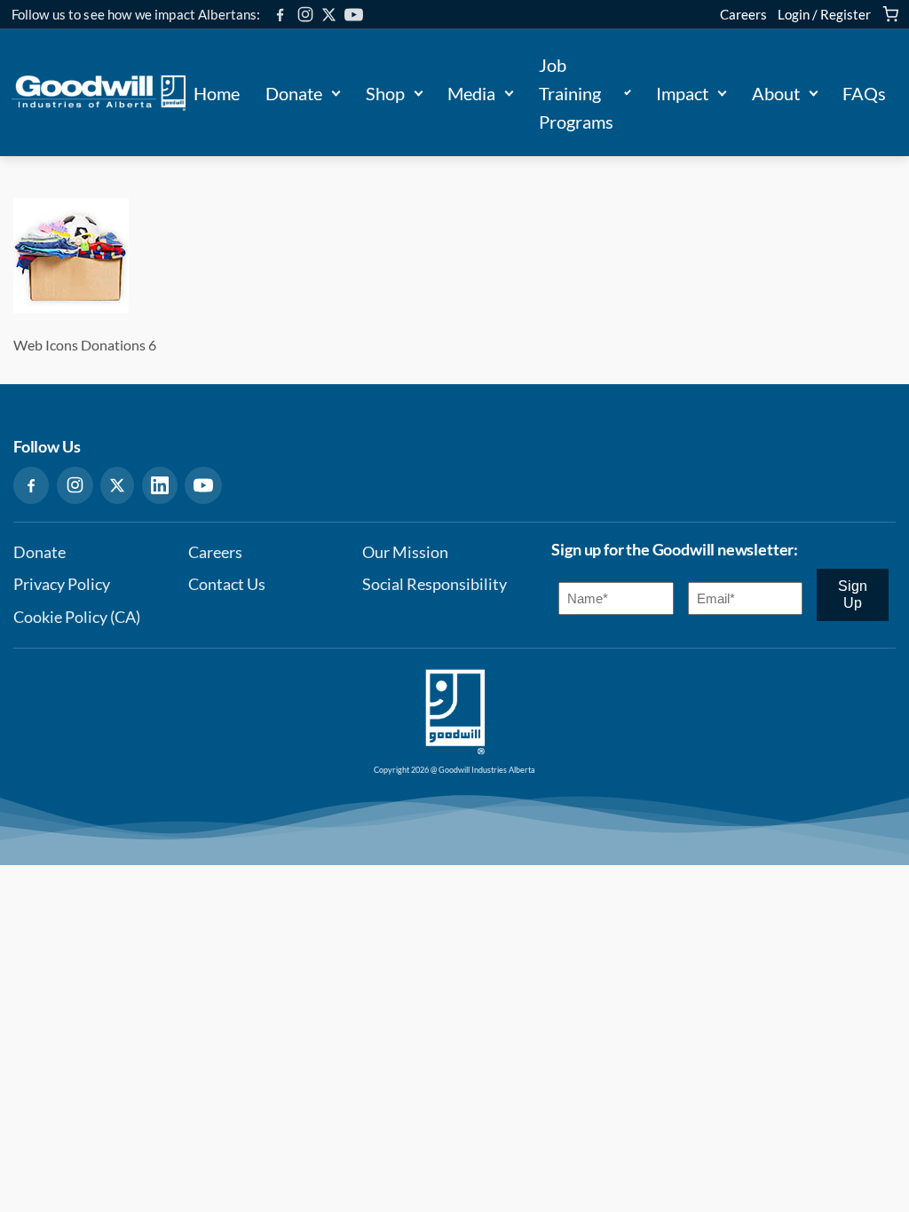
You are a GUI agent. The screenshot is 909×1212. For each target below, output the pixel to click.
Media (471, 93)
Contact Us (226, 584)
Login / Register (824, 14)
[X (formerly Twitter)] (328, 14)
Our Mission (405, 552)
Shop (385, 93)
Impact (682, 93)
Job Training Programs (576, 93)
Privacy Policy (61, 584)
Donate (293, 93)
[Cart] (890, 14)
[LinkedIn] (160, 485)
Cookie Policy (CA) (76, 617)
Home (217, 93)
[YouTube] (353, 14)
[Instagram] (305, 14)
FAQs (864, 93)
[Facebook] (280, 14)
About (776, 93)
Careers (743, 14)
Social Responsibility (434, 584)
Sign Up (852, 594)
